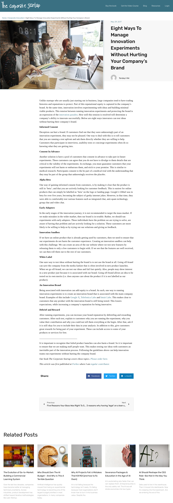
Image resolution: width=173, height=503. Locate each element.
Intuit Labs (106, 297)
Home (4, 18)
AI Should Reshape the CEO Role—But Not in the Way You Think (153, 476)
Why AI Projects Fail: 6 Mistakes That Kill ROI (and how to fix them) (86, 476)
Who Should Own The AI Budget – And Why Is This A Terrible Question (50, 476)
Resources (156, 6)
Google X (75, 297)
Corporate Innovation (16, 18)
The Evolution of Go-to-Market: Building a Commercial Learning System (19, 476)
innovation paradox (68, 114)
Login (167, 6)
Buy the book (111, 6)
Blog (145, 6)
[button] (93, 376)
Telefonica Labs (88, 297)
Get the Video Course (129, 6)
